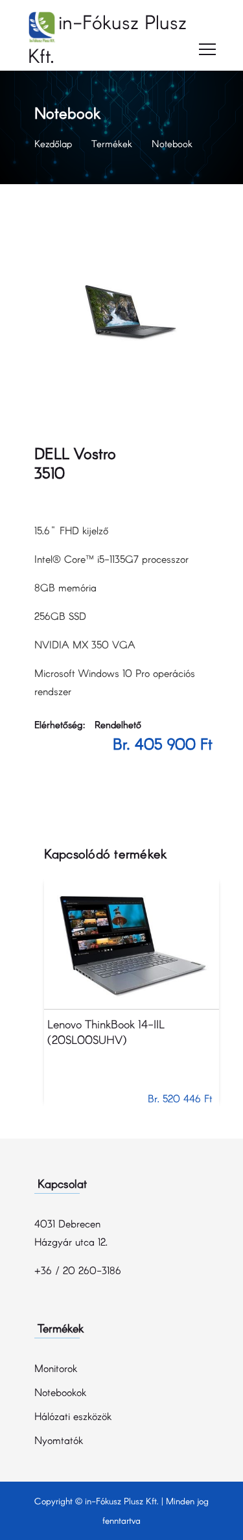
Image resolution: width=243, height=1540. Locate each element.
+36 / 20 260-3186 (77, 1270)
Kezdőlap (53, 143)
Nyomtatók (58, 1440)
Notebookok (60, 1392)
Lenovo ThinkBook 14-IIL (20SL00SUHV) (106, 1032)
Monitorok (55, 1368)
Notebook (172, 143)
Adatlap (131, 943)
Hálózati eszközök (72, 1416)
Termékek (111, 143)
